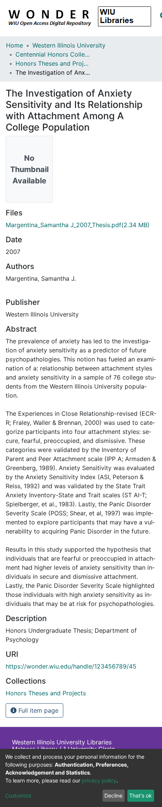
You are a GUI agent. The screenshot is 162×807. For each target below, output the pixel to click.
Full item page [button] (37, 710)
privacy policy (99, 780)
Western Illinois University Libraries (62, 742)
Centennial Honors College (53, 54)
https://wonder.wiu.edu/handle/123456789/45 (71, 666)
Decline (113, 795)
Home (14, 45)
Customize (18, 795)
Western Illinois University (68, 45)
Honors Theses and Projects (53, 63)
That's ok (140, 795)
